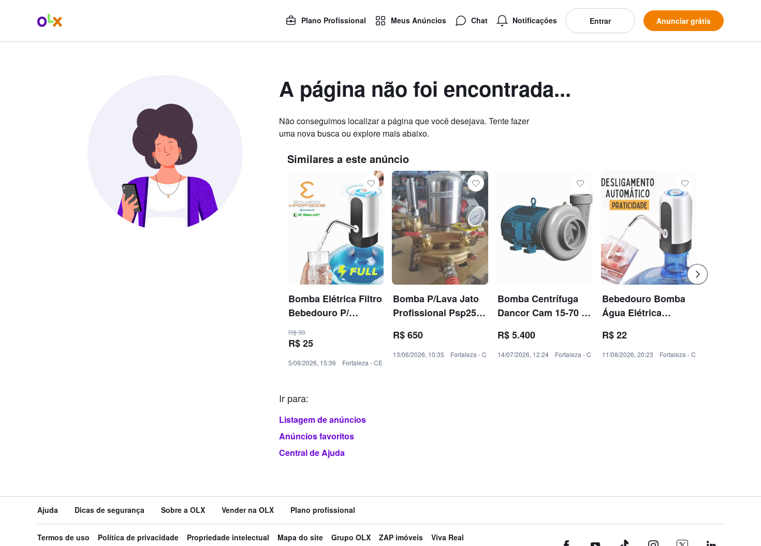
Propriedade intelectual (228, 537)
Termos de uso (63, 537)
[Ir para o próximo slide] (697, 274)
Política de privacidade (138, 537)
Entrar (600, 21)
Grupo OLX (351, 537)
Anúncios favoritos (316, 436)
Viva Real (447, 537)
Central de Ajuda (312, 453)
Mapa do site (300, 537)
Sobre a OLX (183, 510)
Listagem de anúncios (322, 419)
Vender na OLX (248, 510)
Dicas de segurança (109, 510)
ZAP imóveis (401, 537)
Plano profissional (322, 510)
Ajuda (47, 510)
